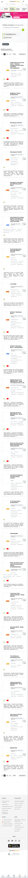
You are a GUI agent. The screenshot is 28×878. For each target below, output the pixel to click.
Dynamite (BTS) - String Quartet (16, 627)
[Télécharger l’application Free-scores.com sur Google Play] (14, 846)
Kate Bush (16, 130)
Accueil (2, 876)
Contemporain (13, 603)
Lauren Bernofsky (14, 484)
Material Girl (13, 748)
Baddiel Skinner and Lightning (16, 605)
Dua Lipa (18, 291)
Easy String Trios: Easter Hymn (8, 230)
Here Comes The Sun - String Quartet (16, 715)
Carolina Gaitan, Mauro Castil (16, 322)
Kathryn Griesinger (14, 511)
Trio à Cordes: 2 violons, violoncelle (17, 385)
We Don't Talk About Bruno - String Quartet (16, 346)
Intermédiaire (20, 70)
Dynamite (12, 637)
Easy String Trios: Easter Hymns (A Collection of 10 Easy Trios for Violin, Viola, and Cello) (17, 219)
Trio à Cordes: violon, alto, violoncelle (15, 224)
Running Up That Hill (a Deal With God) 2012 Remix (16, 184)
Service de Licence (18, 805)
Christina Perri (19, 510)
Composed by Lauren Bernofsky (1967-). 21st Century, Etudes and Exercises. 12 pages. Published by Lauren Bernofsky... (13, 493)
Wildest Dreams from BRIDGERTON (17, 392)
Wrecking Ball (14, 533)
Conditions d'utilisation (6, 808)
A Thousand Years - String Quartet (15, 501)
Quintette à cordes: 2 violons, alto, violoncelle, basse (17, 570)
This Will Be (19, 665)
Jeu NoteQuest (18, 829)
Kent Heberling (13, 194)
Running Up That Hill (16, 122)
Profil (25, 876)
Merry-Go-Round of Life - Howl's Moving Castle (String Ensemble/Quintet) (17, 565)
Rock (12, 130)
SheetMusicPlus (14, 76)
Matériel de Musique (8, 825)
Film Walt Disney (14, 321)
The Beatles (16, 723)
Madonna (15, 755)
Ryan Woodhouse (14, 725)
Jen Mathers (13, 453)
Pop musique (13, 291)
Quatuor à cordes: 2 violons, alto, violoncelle (16, 97)
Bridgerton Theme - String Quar (16, 103)
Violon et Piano (13, 70)
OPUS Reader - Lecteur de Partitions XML (20, 820)
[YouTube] (12, 840)
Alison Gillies (17, 102)
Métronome (17, 831)
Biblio (14, 876)
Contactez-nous (5, 804)
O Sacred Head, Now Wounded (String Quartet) (15, 250)
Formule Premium (18, 807)
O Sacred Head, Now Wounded (16, 262)
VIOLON (6, 44)
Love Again (13, 284)
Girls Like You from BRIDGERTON (17, 423)
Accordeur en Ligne (19, 823)
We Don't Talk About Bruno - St (16, 360)
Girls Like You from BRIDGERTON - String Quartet (16, 414)
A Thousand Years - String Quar (16, 513)
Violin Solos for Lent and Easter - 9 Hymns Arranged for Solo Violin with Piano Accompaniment (17, 65)
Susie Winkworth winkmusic (16, 293)
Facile (12, 227)
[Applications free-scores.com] (2, 9)
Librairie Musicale (7, 821)
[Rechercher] (22, 4)
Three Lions (19, 607)
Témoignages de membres (7, 806)
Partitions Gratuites (8, 819)
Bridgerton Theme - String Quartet (15, 93)
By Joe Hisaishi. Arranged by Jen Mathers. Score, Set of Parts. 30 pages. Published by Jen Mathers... (13, 585)
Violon (12, 480)
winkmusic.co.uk (19, 294)
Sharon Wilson (13, 229)
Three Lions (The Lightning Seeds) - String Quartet (17, 595)
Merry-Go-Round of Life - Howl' (16, 455)
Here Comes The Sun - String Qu (17, 726)
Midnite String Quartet (15, 542)
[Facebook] (8, 840)
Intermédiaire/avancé (14, 128)
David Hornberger (14, 161)
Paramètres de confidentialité (5, 813)
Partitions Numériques (8, 823)
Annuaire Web (17, 825)
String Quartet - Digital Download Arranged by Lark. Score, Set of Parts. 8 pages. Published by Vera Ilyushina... (13, 674)
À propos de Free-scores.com (6, 802)
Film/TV (12, 102)
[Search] (23, 30)
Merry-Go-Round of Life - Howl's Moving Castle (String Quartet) (17, 444)
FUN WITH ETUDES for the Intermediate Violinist (16, 476)
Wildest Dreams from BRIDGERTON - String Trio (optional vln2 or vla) (17, 381)
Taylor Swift (19, 389)
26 (7, 54)
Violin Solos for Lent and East (16, 74)
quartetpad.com (13, 105)
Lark (15, 665)
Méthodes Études (19, 483)
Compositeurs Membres (19, 801)
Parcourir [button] (8, 876)
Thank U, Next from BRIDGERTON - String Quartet (16, 684)
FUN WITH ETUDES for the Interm (17, 486)
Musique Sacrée (14, 73)
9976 (14, 54)
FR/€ (26, 4)
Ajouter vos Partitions (19, 803)
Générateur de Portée (19, 827)
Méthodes (12, 483)
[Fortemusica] (9, 854)
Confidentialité (5, 810)
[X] (15, 840)
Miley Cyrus (19, 541)
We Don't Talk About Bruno (16, 312)
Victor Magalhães (14, 358)
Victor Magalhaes (14, 361)
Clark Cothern (21, 261)
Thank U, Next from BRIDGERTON (17, 694)
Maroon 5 (15, 421)
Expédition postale (7, 27)
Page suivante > (22, 54)
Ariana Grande (16, 691)
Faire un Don (17, 809)
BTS (14, 636)
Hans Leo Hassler (14, 261)
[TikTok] (19, 840)
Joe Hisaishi (9, 574)
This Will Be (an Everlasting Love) (15, 656)
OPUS (20, 876)
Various (19, 73)
